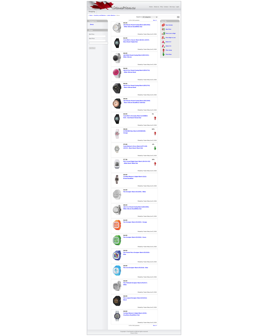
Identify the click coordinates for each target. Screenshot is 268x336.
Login (177, 7)
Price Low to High (171, 33)
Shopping (92, 11)
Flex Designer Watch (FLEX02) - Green (134, 237)
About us (156, 7)
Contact (166, 7)
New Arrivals (169, 25)
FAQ (161, 7)
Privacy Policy (134, 333)
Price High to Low (171, 37)
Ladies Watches (111, 15)
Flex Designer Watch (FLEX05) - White (134, 191)
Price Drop (168, 54)
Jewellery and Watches (100, 15)
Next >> (155, 20)
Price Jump (169, 50)
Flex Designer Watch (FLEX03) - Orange (135, 222)
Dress (92, 24)
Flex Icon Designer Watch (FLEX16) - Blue (135, 267)
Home (151, 7)
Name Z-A (168, 46)
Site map (172, 7)
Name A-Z (168, 41)
